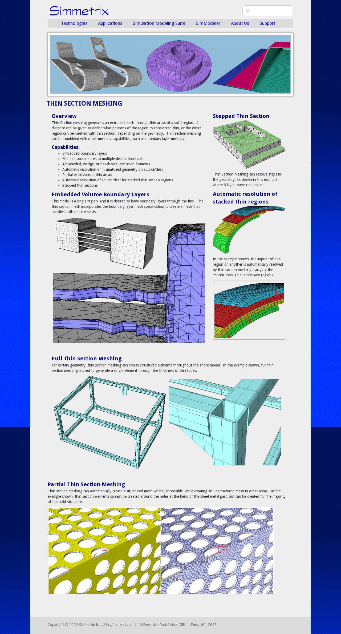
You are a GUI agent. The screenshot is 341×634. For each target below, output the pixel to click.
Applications (110, 23)
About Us (240, 23)
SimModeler (208, 23)
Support (267, 23)
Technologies (74, 23)
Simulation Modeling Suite (159, 23)
